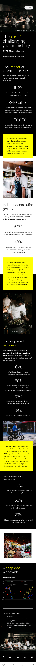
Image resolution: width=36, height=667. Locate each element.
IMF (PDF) (9, 616)
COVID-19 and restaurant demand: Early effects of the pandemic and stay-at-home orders (19, 625)
